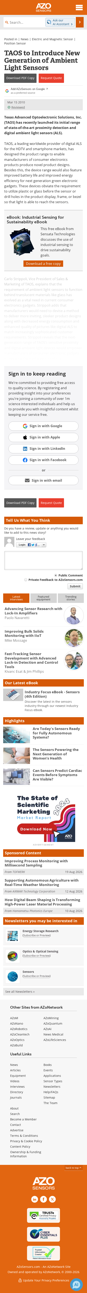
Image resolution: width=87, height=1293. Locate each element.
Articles (15, 1070)
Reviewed (18, 107)
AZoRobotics (18, 1029)
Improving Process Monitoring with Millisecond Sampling (36, 863)
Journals (16, 1097)
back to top (72, 1167)
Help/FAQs (51, 1092)
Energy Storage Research (40, 931)
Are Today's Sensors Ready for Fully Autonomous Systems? (56, 733)
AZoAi (48, 1029)
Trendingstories (70, 598)
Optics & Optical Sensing (40, 951)
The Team (50, 1103)
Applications (52, 1076)
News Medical (53, 1034)
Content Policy (20, 1147)
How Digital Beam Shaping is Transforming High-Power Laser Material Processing (42, 901)
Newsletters (52, 1087)
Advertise (16, 1130)
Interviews (17, 1087)
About (14, 1108)
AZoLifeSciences (55, 1040)
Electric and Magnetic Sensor (52, 39)
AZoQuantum (53, 1023)
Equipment (18, 1076)
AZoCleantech (20, 1034)
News (25, 39)
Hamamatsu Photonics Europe (32, 911)
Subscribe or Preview (36, 935)
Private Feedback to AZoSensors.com (56, 580)
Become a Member (23, 1119)
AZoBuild (16, 1045)
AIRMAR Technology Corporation (33, 891)
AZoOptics (17, 1040)
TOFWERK (18, 872)
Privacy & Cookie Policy (26, 1141)
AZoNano (16, 1023)
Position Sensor (15, 43)
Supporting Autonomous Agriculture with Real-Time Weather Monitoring (42, 882)
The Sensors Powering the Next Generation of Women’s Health (56, 754)
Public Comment (70, 575)
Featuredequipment (43, 598)
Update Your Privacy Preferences (45, 1280)
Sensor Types (53, 1081)
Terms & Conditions (24, 1136)
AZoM (14, 1018)
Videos (14, 1081)
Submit (75, 586)
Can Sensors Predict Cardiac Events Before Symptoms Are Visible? (57, 775)
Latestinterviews (16, 598)
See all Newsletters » (20, 992)
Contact (15, 1125)
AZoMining (51, 1018)
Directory (16, 1092)
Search (15, 1114)
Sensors (28, 972)
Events (48, 1070)
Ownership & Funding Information (25, 1154)
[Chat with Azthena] (76, 1284)
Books (48, 1065)
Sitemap (49, 1097)
